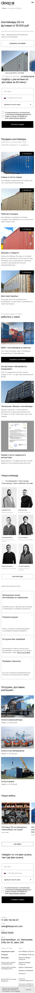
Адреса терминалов (25, 967)
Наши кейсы (8, 795)
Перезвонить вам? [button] (8, 951)
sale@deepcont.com (12, 926)
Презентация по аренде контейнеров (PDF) (8, 963)
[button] (3, 481)
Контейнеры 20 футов (26, 951)
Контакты (22, 973)
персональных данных (17, 118)
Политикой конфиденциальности (18, 114)
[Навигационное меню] (32, 2)
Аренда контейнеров (26, 970)
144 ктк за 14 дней (23, 652)
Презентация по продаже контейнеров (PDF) (8, 967)
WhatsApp (5, 958)
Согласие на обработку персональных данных (26, 984)
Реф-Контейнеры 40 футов (25, 963)
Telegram (4, 954)
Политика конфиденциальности (26, 979)
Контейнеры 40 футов (26, 954)
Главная (4, 8)
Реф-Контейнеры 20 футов (25, 958)
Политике (17, 991)
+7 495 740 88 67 (10, 920)
